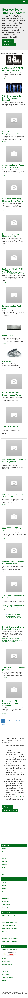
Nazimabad (5, 868)
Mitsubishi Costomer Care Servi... (10, 932)
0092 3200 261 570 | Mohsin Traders (14, 529)
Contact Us (5, 971)
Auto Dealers (5, 898)
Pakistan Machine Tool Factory (11, 307)
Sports (4, 888)
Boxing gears (17, 605)
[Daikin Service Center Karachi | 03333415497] (14, 381)
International (5, 677)
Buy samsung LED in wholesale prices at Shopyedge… (11, 703)
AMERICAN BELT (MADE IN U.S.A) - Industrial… (12, 69)
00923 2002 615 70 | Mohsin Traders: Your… (14, 495)
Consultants (5, 908)
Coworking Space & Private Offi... (10, 922)
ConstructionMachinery (13, 638)
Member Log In (6, 961)
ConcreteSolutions (6, 640)
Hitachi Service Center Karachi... (10, 928)
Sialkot (4, 609)
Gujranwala (5, 471)
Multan (4, 141)
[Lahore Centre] (14, 327)
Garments (4, 885)
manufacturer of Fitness (8, 605)
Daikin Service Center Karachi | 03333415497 (11, 393)
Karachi (4, 78)
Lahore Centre (8, 335)
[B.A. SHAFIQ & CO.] (14, 353)
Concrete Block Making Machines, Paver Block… (12, 199)
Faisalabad (5, 861)
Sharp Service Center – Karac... (10, 935)
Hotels (4, 892)
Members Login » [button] (9, 45)
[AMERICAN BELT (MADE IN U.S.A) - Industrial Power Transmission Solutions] (14, 60)
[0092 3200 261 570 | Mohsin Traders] (14, 517)
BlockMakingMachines (17, 640)
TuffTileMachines (6, 641)
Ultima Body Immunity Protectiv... (10, 919)
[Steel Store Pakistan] (14, 415)
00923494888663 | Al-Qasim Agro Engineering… (14, 460)
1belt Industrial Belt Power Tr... (9, 925)
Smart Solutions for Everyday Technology (11, 132)
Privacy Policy (5, 974)
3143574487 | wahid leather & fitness (13, 596)
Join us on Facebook (7, 984)
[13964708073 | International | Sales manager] (14, 656)
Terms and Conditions (7, 977)
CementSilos (14, 641)
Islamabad (5, 858)
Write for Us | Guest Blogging (9, 949)
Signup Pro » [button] (8, 807)
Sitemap (4, 980)
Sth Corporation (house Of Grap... (10, 916)
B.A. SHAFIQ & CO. (10, 361)
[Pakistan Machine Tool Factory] (14, 295)
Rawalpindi (5, 864)
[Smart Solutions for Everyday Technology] (14, 120)
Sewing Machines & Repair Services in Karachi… (13, 166)
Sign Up (4, 958)
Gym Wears (19, 607)
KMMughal (5, 638)
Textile (4, 882)
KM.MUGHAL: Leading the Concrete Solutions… (13, 627)
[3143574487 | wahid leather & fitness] (14, 584)
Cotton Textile (5, 901)
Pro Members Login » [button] (10, 810)
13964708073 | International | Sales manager (13, 668)
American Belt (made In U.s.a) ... (10, 941)
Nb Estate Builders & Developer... (10, 938)
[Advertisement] (14, 827)
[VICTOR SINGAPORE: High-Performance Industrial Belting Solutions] (14, 88)
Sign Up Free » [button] (8, 41)
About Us (4, 968)
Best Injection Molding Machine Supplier (11, 234)
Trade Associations (7, 904)
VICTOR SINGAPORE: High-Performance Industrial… (11, 97)
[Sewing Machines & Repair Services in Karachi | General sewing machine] (14, 154)
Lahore (4, 210)
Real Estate (5, 895)
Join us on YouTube (7, 987)
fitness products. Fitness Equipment (13, 606)
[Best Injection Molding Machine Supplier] (14, 223)
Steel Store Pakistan (10, 426)
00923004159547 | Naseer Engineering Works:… (13, 562)
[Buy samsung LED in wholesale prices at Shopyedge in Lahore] (14, 690)
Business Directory (7, 964)
